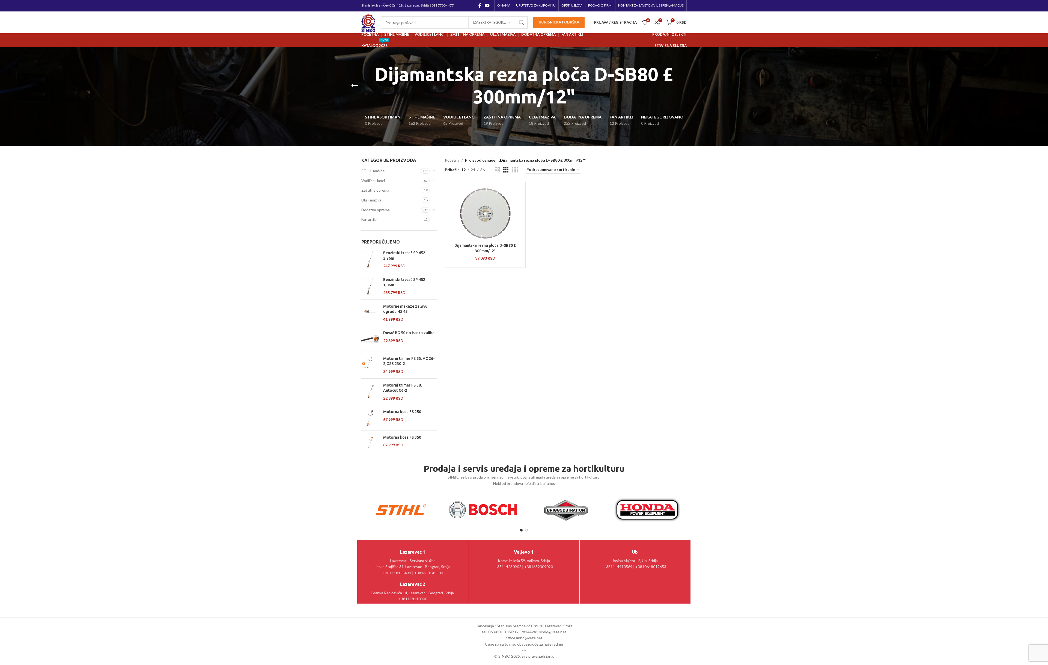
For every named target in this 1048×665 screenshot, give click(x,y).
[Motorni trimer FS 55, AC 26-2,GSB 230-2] (370, 365)
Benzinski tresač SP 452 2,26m (404, 255)
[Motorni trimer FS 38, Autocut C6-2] (370, 392)
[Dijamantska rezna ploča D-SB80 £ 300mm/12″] (485, 213)
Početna (452, 160)
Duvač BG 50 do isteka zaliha (408, 333)
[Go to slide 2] (526, 530)
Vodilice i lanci (373, 180)
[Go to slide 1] (521, 530)
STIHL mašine (373, 170)
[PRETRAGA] (521, 22)
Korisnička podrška (559, 22)
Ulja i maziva (371, 200)
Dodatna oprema (375, 209)
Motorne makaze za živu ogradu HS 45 (405, 309)
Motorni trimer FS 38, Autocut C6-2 (402, 388)
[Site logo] (368, 22)
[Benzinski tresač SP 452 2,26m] (370, 259)
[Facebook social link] (480, 5)
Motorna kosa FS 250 (402, 411)
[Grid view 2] (497, 170)
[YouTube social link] (487, 5)
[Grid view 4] (515, 170)
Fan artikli (369, 219)
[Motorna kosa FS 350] (370, 443)
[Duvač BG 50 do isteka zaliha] (370, 338)
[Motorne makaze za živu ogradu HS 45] (370, 313)
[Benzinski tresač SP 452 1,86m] (370, 286)
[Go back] (354, 85)
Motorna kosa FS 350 (402, 437)
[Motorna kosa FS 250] (370, 417)
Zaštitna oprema (375, 190)
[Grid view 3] (505, 170)
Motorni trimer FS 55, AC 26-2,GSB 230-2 (409, 361)
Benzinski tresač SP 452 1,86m (404, 282)
